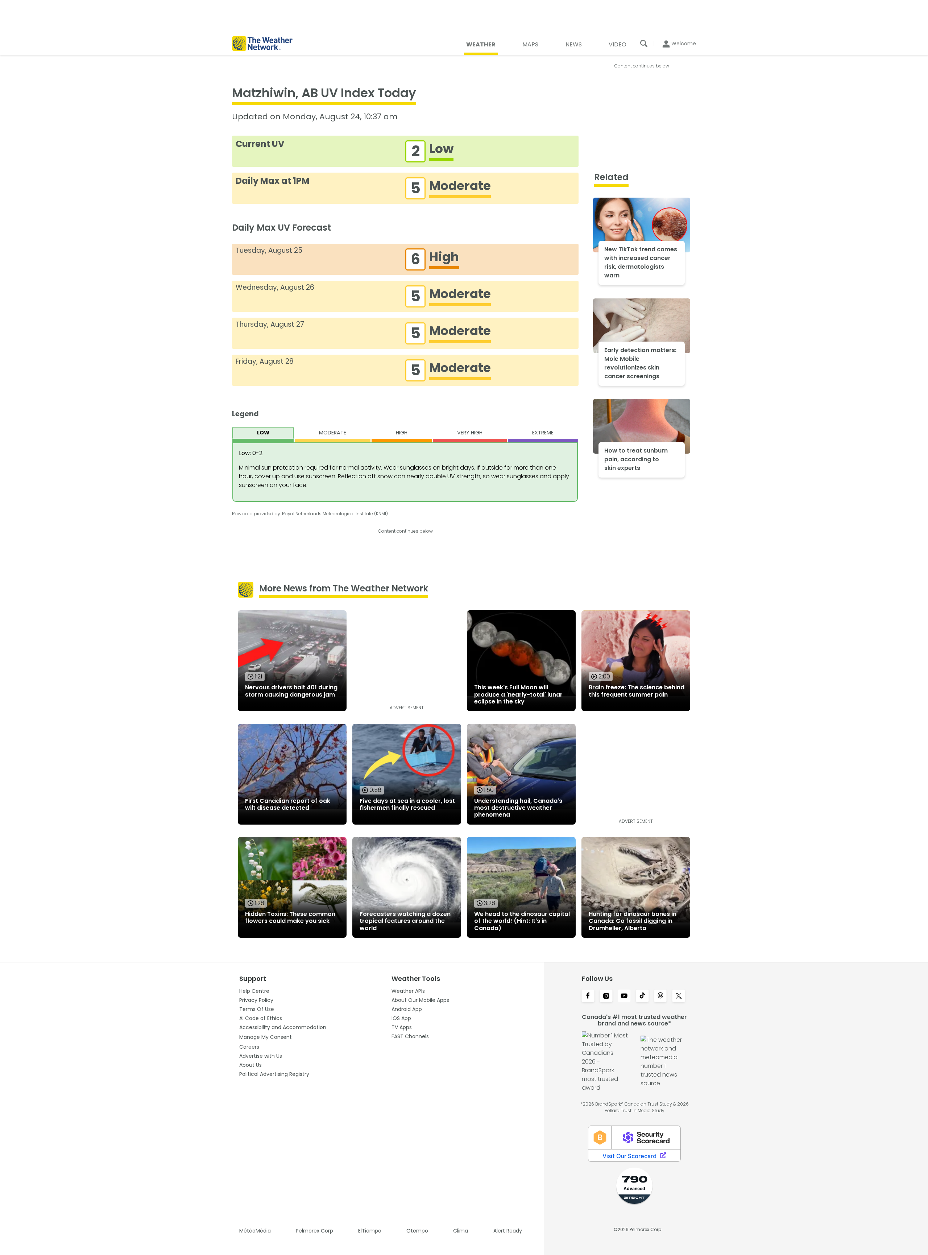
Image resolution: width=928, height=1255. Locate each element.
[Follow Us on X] (679, 996)
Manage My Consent (265, 1037)
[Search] (643, 43)
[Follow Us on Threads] (660, 996)
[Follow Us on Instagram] (606, 996)
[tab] (263, 434)
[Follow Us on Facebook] (588, 996)
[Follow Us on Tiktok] (642, 996)
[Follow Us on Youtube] (624, 996)
